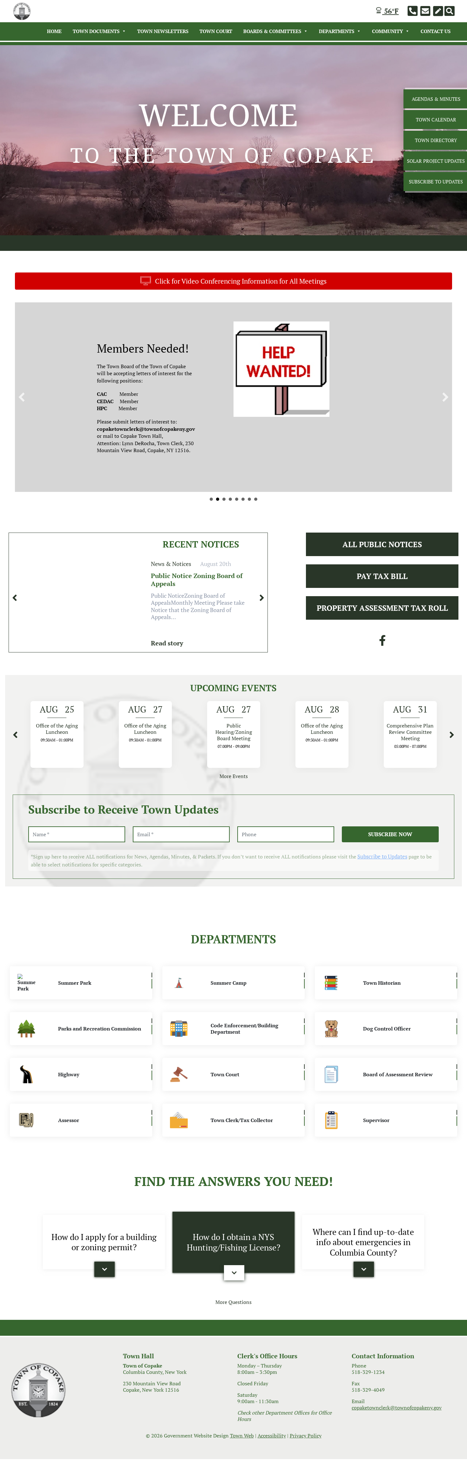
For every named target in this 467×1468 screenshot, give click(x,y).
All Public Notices (382, 544)
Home (54, 31)
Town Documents (96, 31)
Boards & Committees (272, 31)
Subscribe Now (390, 834)
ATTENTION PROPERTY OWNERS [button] (249, 499)
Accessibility (272, 1435)
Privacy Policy (305, 1435)
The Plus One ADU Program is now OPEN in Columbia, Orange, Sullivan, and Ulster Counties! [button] (255, 499)
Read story (167, 643)
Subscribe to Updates (382, 856)
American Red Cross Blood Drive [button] (243, 499)
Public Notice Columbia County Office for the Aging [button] (211, 499)
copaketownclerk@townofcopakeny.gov (397, 1407)
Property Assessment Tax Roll (382, 608)
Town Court (216, 31)
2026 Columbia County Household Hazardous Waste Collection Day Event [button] (230, 499)
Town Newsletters (162, 31)
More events (234, 776)
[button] (22, 397)
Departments (336, 31)
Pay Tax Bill (382, 576)
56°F (390, 11)
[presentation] (14, 598)
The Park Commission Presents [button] (236, 499)
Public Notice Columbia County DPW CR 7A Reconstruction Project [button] (217, 499)
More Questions (233, 1302)
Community (387, 31)
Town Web (242, 1435)
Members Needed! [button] (224, 499)
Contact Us (435, 31)
